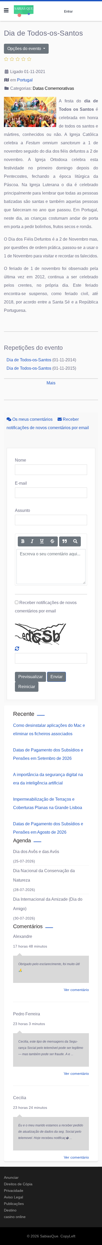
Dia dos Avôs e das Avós (36, 851)
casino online (15, 1217)
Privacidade (13, 1190)
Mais (51, 383)
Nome (20, 460)
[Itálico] (32, 541)
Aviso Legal (13, 1197)
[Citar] (64, 541)
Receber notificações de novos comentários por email (46, 606)
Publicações (14, 1204)
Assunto (22, 510)
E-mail (21, 483)
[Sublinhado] (42, 541)
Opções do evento (24, 48)
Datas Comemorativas (53, 88)
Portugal (25, 80)
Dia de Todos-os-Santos (29, 360)
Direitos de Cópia (18, 1184)
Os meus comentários (32, 419)
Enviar (56, 676)
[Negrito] (23, 541)
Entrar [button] (68, 11)
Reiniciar (26, 686)
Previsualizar (30, 676)
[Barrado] (52, 541)
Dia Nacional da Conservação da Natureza (44, 875)
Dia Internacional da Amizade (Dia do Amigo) (47, 904)
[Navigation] (6, 10)
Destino (10, 1210)
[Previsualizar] (75, 541)
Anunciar (11, 1177)
